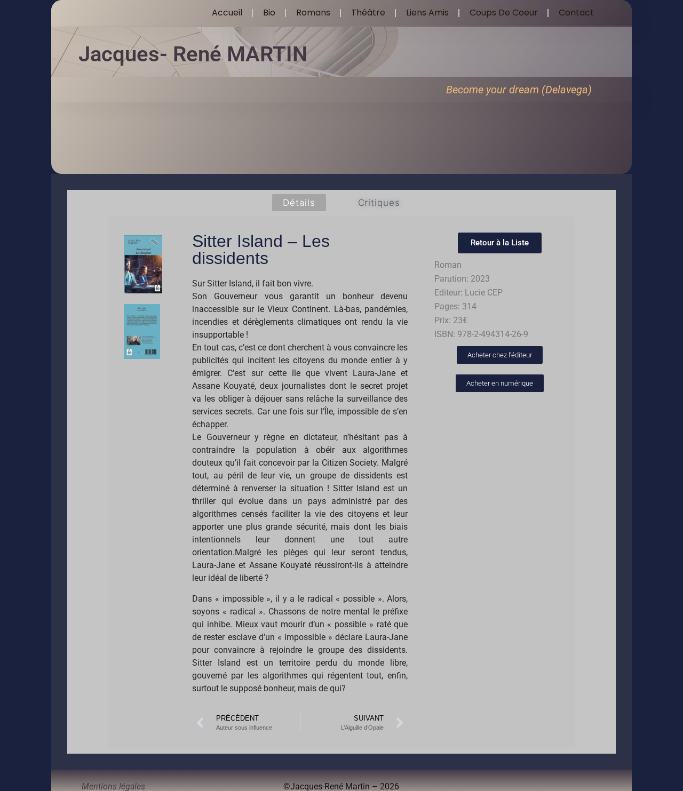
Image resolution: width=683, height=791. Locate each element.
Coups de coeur (504, 12)
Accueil (227, 12)
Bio (269, 12)
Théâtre (368, 12)
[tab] (298, 202)
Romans (313, 12)
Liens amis (427, 12)
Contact (576, 12)
